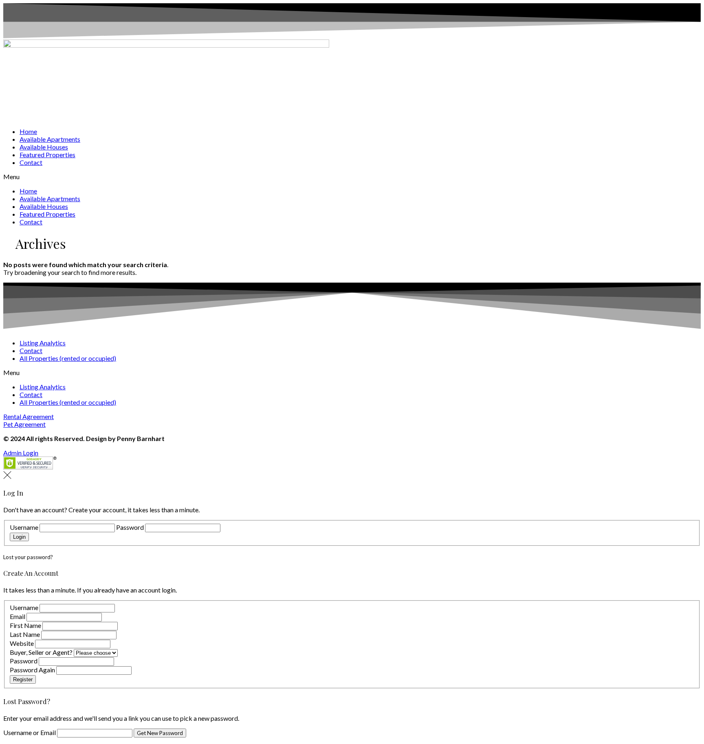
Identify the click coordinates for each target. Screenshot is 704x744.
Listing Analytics (43, 343)
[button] (352, 176)
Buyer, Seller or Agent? (41, 652)
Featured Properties (47, 154)
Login (19, 537)
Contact (31, 162)
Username (24, 527)
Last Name (25, 634)
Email (17, 616)
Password (130, 527)
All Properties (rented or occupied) (68, 358)
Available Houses (44, 147)
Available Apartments (50, 139)
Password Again (32, 670)
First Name (25, 625)
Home (28, 131)
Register (23, 679)
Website (22, 643)
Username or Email (30, 732)
